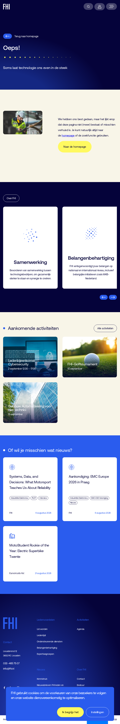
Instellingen (97, 712)
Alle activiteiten (105, 328)
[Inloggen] (99, 6)
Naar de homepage (74, 146)
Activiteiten (83, 619)
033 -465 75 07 (11, 663)
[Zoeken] (88, 6)
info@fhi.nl (8, 668)
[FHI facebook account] (4, 688)
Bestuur (81, 685)
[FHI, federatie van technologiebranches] (6, 6)
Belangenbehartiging (47, 648)
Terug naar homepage (26, 36)
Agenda (80, 629)
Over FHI (11, 198)
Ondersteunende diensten (49, 641)
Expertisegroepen (45, 654)
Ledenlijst (41, 635)
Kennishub (42, 679)
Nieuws (41, 669)
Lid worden (42, 629)
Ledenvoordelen (46, 619)
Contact (7, 642)
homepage (68, 135)
